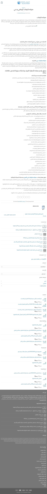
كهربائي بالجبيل (43, 440)
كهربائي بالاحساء (4, 438)
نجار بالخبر (34, 442)
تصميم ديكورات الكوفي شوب (10, 214)
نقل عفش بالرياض (42, 476)
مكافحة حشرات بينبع (35, 259)
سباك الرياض (43, 471)
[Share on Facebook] (27, 197)
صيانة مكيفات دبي (41, 60)
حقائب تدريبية (43, 482)
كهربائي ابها (43, 463)
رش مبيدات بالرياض (38, 233)
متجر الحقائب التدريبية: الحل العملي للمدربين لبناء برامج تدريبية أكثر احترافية (27, 225)
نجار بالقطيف (25, 442)
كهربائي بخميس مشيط (41, 461)
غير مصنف (23, 7)
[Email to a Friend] (22, 197)
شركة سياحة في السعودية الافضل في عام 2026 (32, 237)
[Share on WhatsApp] (29, 197)
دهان (45, 438)
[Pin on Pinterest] (20, 197)
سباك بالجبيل (26, 438)
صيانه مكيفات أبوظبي (34, 44)
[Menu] (45, 2)
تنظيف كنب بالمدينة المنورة (40, 467)
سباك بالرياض (43, 450)
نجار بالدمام (30, 442)
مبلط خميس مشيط (42, 469)
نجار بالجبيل (38, 442)
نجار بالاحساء (43, 442)
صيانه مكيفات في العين (30, 177)
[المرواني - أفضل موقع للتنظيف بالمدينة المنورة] (23, 2)
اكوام (45, 485)
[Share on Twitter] (25, 197)
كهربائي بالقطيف (25, 440)
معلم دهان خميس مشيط (8, 440)
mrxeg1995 (43, 259)
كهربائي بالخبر (37, 440)
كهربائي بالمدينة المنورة (17, 440)
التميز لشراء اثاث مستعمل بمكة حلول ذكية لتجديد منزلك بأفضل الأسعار (28, 241)
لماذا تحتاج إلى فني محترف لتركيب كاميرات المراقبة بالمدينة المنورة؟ (29, 249)
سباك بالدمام (16, 438)
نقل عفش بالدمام (42, 480)
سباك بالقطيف (10, 438)
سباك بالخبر (21, 438)
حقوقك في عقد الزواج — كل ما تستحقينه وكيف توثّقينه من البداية (29, 229)
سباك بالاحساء (32, 438)
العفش (44, 283)
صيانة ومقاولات (43, 285)
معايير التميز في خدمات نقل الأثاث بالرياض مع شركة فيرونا (30, 245)
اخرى (45, 281)
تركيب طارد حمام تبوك (41, 474)
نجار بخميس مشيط (19, 442)
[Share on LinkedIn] (18, 197)
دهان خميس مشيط (39, 438)
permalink (20, 201)
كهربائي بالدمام (31, 440)
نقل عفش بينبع (43, 478)
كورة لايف (44, 484)
